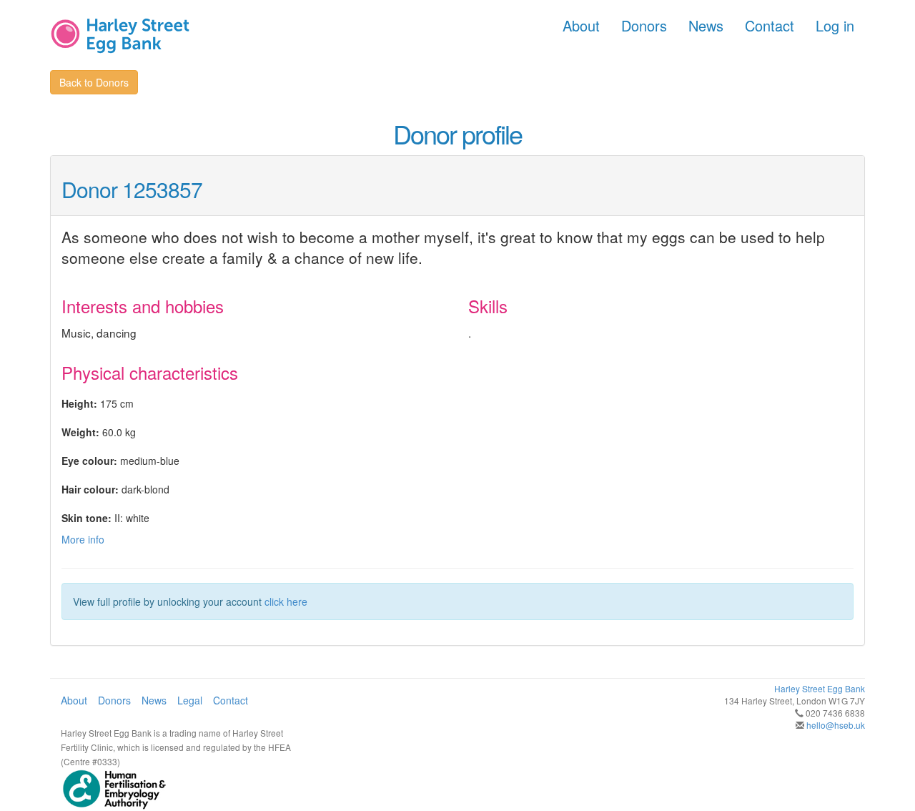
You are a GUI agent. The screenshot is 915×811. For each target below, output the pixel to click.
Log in (835, 25)
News (705, 25)
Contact (769, 25)
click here (285, 601)
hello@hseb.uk (835, 725)
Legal (189, 700)
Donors (644, 25)
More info (82, 539)
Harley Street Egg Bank (819, 688)
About (581, 25)
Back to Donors (94, 82)
